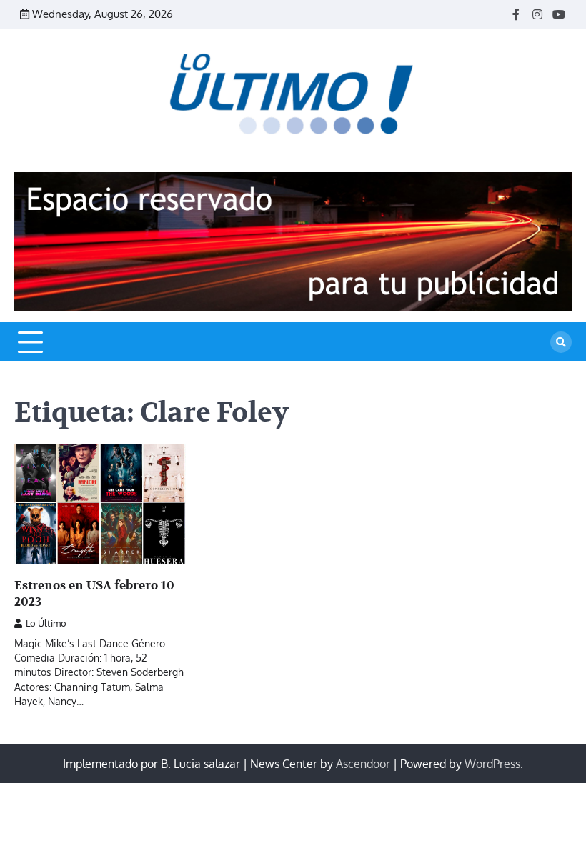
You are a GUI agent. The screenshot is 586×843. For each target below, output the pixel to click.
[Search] (561, 342)
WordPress (492, 764)
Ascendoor (363, 764)
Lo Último (46, 623)
